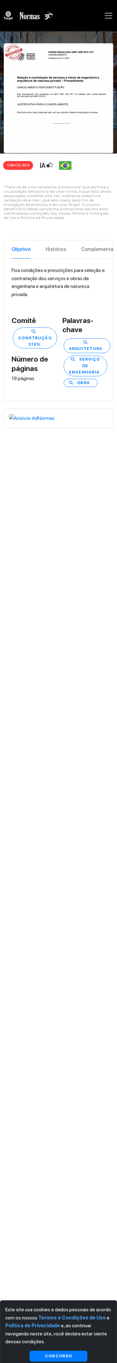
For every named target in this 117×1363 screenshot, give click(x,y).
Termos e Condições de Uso (72, 1317)
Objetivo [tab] (21, 249)
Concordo (58, 1356)
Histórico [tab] (56, 249)
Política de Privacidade (32, 1326)
